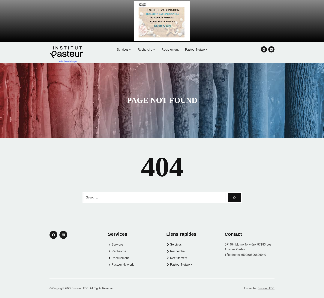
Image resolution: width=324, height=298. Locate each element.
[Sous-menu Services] (130, 50)
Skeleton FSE (266, 288)
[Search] (234, 197)
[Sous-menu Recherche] (154, 50)
